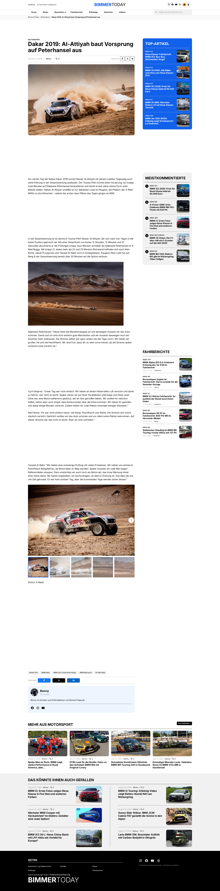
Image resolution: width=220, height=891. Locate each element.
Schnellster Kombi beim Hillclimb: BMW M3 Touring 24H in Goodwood (130, 763)
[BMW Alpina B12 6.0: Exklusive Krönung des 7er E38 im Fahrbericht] (185, 364)
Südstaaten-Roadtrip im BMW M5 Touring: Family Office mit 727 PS (160, 431)
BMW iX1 (148, 99)
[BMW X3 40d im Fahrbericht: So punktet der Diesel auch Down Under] (185, 398)
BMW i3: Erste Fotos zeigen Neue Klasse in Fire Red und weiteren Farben (161, 224)
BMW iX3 (149, 51)
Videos (122, 12)
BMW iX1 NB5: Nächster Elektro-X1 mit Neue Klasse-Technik (159, 105)
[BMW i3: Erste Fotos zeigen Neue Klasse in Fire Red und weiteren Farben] (183, 222)
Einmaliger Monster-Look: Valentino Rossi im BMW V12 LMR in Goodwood (172, 765)
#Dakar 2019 (33, 672)
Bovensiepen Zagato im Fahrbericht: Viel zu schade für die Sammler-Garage (160, 382)
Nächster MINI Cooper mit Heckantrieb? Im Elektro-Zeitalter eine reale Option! (48, 815)
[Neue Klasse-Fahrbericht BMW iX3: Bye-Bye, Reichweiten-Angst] (183, 56)
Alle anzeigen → (184, 723)
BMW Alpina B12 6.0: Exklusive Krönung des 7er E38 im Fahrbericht (158, 365)
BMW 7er (147, 359)
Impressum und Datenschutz (39, 866)
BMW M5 (146, 410)
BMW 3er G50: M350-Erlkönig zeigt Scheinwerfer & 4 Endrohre (159, 121)
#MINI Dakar (46, 672)
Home (34, 12)
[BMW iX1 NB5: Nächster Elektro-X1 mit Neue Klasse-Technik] (183, 104)
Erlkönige (93, 12)
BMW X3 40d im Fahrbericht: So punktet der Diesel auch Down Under (159, 399)
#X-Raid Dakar (100, 672)
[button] (131, 520)
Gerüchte (108, 12)
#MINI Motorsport (86, 672)
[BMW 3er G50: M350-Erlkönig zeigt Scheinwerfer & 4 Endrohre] (183, 120)
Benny (48, 59)
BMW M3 (153, 251)
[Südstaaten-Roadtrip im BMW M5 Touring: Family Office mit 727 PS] (185, 432)
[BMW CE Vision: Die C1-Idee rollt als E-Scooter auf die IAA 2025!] (183, 240)
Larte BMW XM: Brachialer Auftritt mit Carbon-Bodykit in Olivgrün (139, 836)
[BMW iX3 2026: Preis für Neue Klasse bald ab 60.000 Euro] (183, 88)
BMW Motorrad (157, 235)
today (110, 4)
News (45, 12)
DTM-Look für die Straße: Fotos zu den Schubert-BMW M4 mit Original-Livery (88, 765)
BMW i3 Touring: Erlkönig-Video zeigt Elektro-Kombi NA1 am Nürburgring (137, 794)
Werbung (31, 5)
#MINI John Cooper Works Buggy (64, 672)
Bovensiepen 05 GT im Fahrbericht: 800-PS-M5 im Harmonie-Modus (157, 416)
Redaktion (158, 370)
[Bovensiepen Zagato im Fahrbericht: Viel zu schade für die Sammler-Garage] (185, 381)
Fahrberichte (77, 12)
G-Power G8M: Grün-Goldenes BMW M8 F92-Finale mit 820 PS (162, 207)
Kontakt (63, 866)
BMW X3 (146, 393)
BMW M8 (153, 202)
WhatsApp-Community (48, 5)
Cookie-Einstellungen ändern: (38, 875)
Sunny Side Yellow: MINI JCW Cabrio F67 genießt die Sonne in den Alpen (140, 815)
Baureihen (59, 12)
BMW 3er (149, 116)
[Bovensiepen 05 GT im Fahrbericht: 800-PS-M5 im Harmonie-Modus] (185, 415)
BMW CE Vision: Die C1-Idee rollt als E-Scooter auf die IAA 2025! (162, 240)
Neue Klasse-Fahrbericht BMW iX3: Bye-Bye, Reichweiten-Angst (158, 57)
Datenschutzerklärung (60, 874)
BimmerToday (33, 17)
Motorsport (45, 17)
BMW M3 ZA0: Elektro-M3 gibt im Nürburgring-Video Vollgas (162, 256)
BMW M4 (146, 376)
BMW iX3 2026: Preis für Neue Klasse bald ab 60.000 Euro (159, 89)
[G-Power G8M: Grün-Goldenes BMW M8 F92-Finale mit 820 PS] (183, 206)
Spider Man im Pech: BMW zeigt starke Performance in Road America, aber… (45, 765)
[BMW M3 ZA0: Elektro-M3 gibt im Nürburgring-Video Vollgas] (183, 256)
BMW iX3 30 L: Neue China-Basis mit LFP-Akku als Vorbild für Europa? (48, 837)
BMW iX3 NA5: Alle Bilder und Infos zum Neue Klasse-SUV (159, 73)
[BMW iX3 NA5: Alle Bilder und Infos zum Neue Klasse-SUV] (183, 72)
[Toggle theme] (186, 5)
